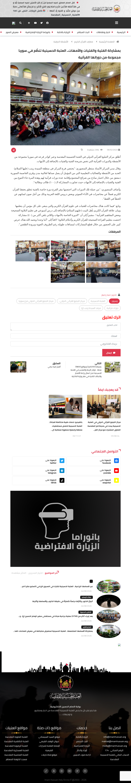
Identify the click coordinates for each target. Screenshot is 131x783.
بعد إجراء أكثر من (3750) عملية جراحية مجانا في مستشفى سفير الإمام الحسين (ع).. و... (55, 616)
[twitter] (41, 23)
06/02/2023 (112, 150)
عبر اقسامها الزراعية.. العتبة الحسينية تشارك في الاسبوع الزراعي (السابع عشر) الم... (57, 586)
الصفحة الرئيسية (107, 42)
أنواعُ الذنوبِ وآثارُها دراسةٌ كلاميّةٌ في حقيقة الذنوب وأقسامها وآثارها (62, 601)
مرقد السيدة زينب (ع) (91, 308)
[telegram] (61, 771)
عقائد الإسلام (86, 597)
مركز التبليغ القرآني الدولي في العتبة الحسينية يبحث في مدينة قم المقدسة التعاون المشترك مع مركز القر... (104, 426)
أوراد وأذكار (82, 750)
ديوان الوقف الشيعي (49, 741)
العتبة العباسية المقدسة (16, 755)
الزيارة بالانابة (82, 737)
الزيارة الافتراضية (82, 746)
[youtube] (35, 23)
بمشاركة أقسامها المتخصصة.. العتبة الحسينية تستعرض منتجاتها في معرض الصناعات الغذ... (53, 631)
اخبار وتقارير (87, 627)
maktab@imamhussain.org (115, 741)
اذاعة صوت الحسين (82, 755)
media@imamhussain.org (114, 746)
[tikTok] (46, 771)
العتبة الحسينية (98, 301)
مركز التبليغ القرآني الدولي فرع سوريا (36, 301)
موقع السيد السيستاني (49, 737)
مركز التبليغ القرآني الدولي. (72, 301)
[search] (20, 23)
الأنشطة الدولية (61, 42)
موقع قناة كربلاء (49, 755)
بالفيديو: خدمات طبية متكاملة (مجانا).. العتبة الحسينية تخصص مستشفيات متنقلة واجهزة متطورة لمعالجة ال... (65, 426)
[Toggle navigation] (117, 23)
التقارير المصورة (85, 612)
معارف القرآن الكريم (83, 42)
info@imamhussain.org (115, 737)
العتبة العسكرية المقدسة (16, 750)
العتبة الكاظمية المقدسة (16, 741)
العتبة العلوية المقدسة (16, 737)
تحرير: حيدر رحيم (109, 295)
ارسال (109, 353)
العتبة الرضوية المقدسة (16, 746)
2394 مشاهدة (93, 150)
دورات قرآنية (112, 308)
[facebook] (47, 23)
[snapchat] (53, 771)
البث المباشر (82, 741)
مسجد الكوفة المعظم (16, 759)
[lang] (13, 23)
